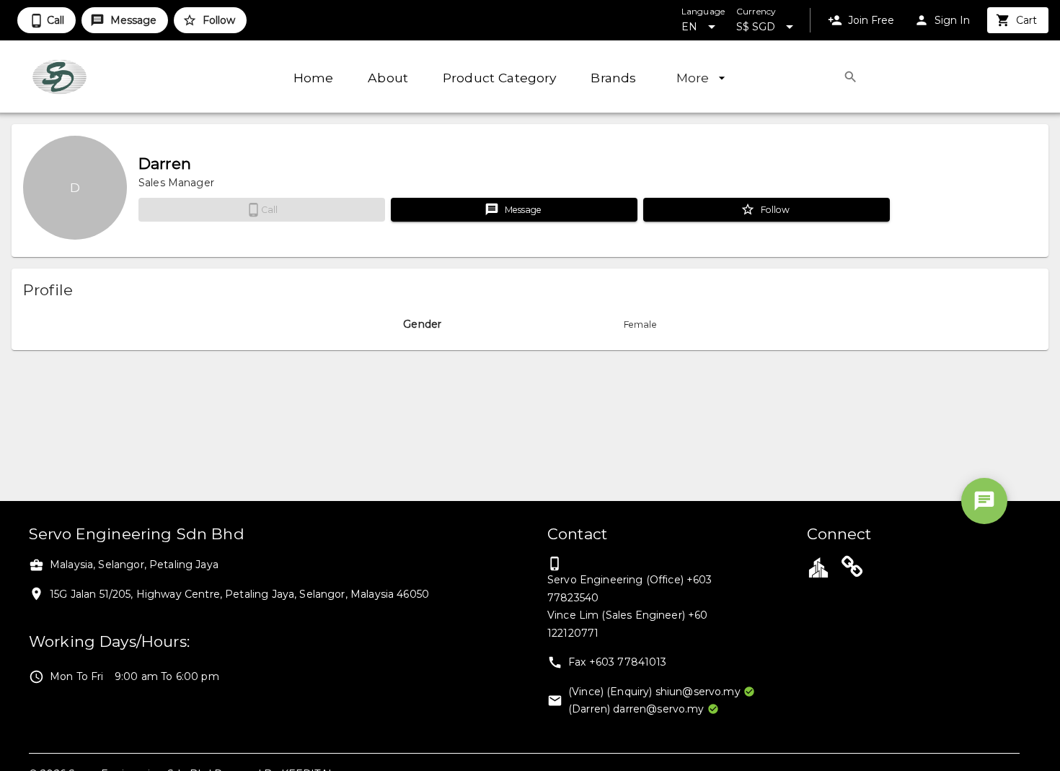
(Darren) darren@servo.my (636, 708)
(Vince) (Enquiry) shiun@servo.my (654, 691)
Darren (164, 163)
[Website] (852, 568)
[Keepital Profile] (818, 566)
